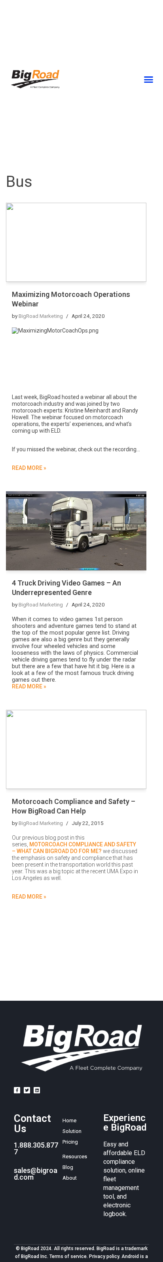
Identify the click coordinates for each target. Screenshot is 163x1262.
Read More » (29, 468)
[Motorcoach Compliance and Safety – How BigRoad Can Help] (76, 749)
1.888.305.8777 (36, 1148)
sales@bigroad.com (35, 1173)
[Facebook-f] (17, 1090)
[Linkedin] (37, 1090)
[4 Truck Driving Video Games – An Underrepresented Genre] (76, 530)
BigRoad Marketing (41, 316)
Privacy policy (104, 1256)
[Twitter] (27, 1090)
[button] (149, 79)
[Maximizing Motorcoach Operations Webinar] (76, 242)
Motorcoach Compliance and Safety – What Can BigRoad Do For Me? (74, 847)
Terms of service (68, 1256)
